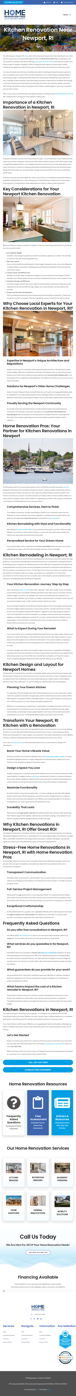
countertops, (35, 776)
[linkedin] (41, 1319)
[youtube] (37, 1319)
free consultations (24, 935)
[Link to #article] (38, 47)
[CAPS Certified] (65, 1331)
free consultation (54, 518)
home (26, 56)
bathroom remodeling (48, 953)
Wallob (49, 1389)
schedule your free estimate (54, 1044)
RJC (37, 1389)
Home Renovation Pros (64, 94)
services (66, 487)
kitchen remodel (23, 590)
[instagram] (34, 1319)
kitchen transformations (25, 529)
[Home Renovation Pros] (15, 9)
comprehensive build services (44, 61)
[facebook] (31, 1319)
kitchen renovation (18, 742)
